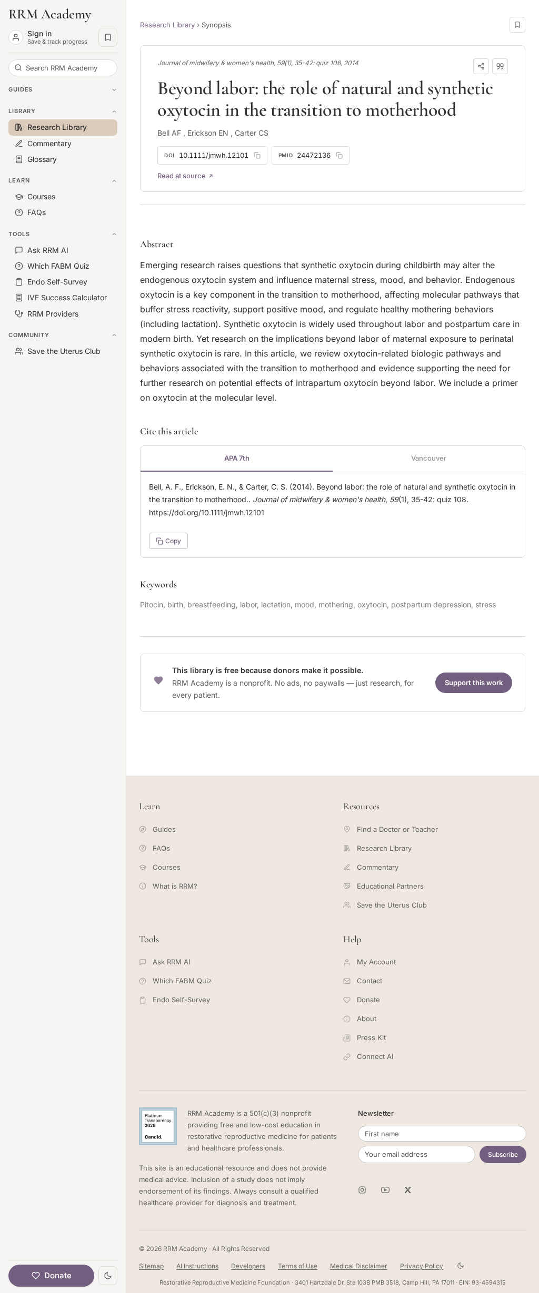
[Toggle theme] (107, 1275)
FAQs (161, 848)
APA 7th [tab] (236, 458)
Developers (248, 1266)
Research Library (167, 25)
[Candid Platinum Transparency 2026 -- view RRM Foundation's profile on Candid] (158, 1126)
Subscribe (503, 1154)
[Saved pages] (107, 37)
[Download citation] (500, 66)
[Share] (481, 66)
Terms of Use (297, 1266)
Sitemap (151, 1266)
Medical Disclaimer (358, 1266)
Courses (167, 867)
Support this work (474, 682)
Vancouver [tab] (428, 458)
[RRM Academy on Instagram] (362, 1190)
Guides (164, 829)
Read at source (181, 175)
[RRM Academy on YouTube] (385, 1190)
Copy (173, 541)
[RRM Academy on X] (408, 1190)
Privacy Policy (421, 1266)
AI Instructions (197, 1266)
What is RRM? (175, 886)
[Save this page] (517, 25)
